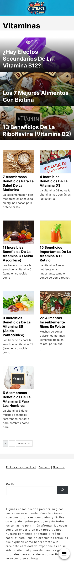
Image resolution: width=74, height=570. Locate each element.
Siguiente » (24, 443)
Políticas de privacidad (21, 467)
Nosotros (59, 467)
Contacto (44, 467)
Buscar (10, 484)
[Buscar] (62, 490)
